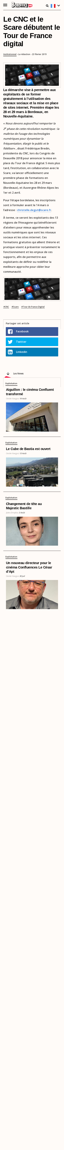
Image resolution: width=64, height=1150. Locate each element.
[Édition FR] (56, 6)
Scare (16, 306)
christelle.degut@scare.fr (34, 210)
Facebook (22, 331)
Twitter (21, 342)
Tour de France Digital (34, 306)
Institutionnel (9, 54)
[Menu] (5, 5)
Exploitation (11, 383)
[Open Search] (47, 5)
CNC (7, 306)
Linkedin (21, 352)
